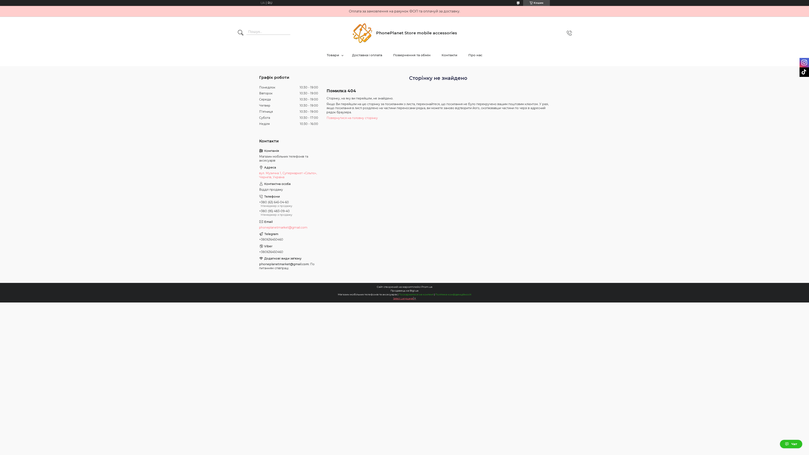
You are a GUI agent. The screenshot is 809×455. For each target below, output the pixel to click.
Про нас (475, 55)
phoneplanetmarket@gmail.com (283, 227)
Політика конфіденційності (453, 294)
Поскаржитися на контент (416, 294)
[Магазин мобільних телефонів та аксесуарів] (362, 33)
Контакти (449, 55)
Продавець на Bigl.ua (404, 290)
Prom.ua (426, 286)
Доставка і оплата (367, 55)
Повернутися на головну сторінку (352, 118)
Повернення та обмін (412, 55)
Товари (333, 55)
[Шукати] (240, 33)
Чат (794, 444)
